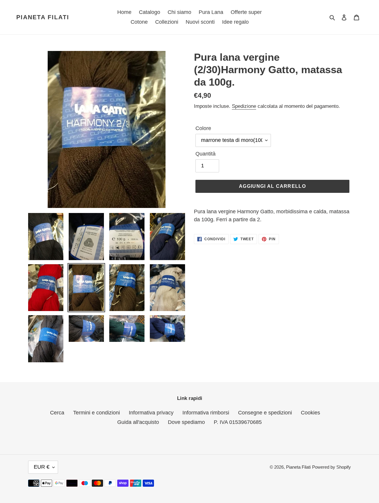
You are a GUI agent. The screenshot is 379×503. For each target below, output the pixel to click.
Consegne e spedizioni (265, 413)
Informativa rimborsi (205, 413)
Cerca (57, 413)
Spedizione (244, 106)
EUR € (41, 467)
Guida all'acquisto (138, 422)
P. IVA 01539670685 (238, 422)
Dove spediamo (186, 422)
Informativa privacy (151, 413)
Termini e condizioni (96, 413)
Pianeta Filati (42, 17)
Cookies (310, 413)
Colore (203, 128)
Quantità (205, 154)
